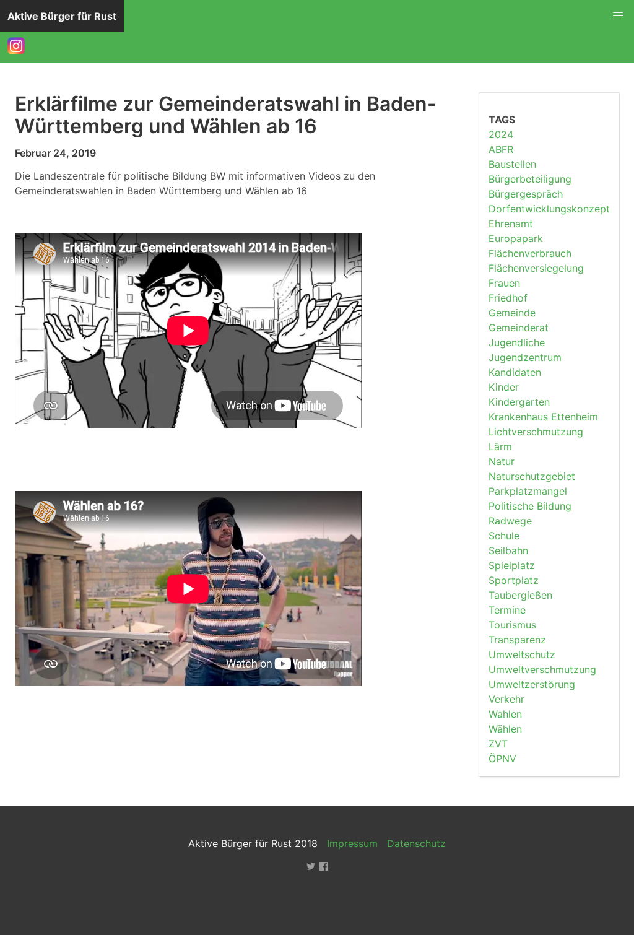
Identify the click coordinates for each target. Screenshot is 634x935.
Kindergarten (519, 402)
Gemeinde (512, 313)
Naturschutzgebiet (532, 476)
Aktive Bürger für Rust (61, 16)
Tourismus (512, 625)
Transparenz (517, 639)
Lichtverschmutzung (536, 431)
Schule (504, 535)
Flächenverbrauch (530, 253)
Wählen (505, 729)
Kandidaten (515, 372)
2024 (501, 134)
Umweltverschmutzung (542, 669)
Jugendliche (517, 342)
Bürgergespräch (526, 194)
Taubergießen (520, 595)
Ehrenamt (511, 223)
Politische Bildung (530, 506)
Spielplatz (512, 565)
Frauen (504, 283)
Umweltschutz (522, 654)
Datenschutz (416, 843)
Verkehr (506, 699)
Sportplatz (514, 580)
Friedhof (508, 298)
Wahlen (505, 714)
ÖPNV (502, 758)
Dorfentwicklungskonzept (549, 208)
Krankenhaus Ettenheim (543, 417)
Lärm (500, 446)
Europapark (516, 238)
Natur (502, 461)
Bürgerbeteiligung (530, 179)
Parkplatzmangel (528, 491)
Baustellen (512, 164)
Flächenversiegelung (536, 268)
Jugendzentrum (525, 357)
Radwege (510, 521)
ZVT (498, 743)
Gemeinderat (519, 327)
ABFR (501, 149)
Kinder (504, 387)
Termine (507, 610)
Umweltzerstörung (532, 684)
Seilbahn (508, 550)
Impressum (352, 843)
